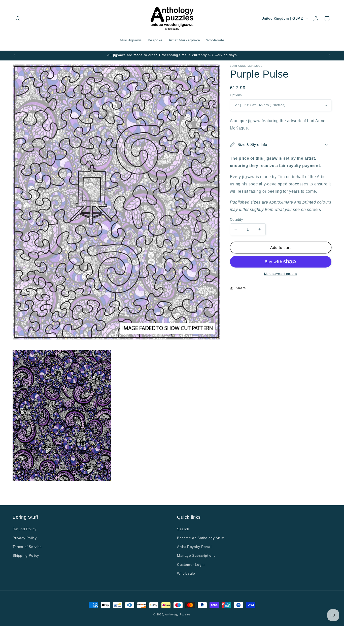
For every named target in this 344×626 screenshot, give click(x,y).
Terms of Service (27, 547)
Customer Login (190, 564)
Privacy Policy (25, 538)
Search (183, 529)
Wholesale (186, 573)
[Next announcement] (329, 55)
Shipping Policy (26, 555)
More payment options (280, 274)
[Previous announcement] (14, 55)
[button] (18, 18)
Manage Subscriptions (196, 555)
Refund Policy (25, 529)
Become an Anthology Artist (201, 538)
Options (236, 95)
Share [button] (241, 288)
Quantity (236, 219)
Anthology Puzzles (178, 614)
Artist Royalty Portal (194, 547)
